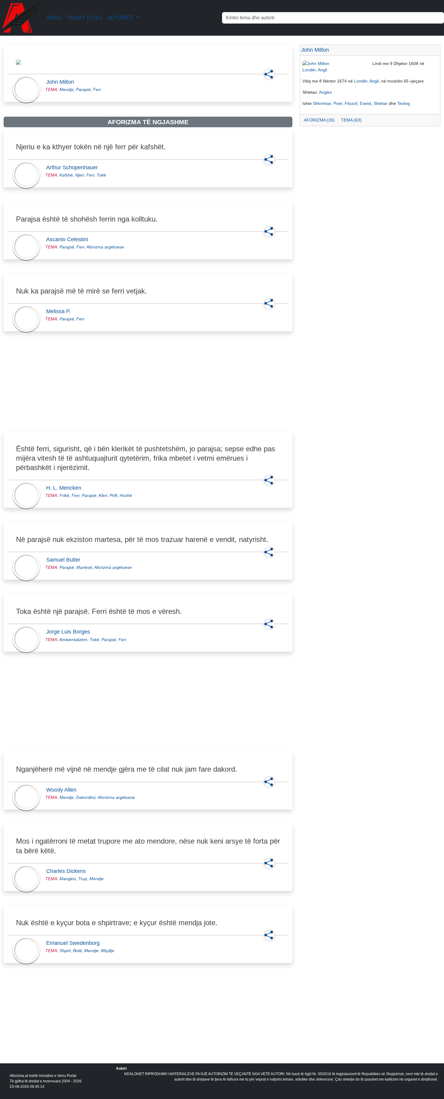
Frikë (64, 495)
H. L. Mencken (65, 488)
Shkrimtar (322, 103)
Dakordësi (85, 797)
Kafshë (66, 175)
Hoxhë (126, 495)
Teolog (403, 103)
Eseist (365, 103)
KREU (54, 18)
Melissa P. (60, 311)
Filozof (351, 103)
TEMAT (84, 18)
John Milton (62, 82)
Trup (82, 878)
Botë (77, 950)
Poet (337, 103)
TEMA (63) (351, 120)
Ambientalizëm (73, 639)
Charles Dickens (68, 871)
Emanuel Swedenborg (75, 943)
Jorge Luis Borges (70, 632)
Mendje (67, 89)
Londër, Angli (314, 69)
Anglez (325, 92)
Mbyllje (107, 950)
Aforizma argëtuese (105, 247)
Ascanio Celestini (69, 239)
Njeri (79, 175)
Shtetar (381, 103)
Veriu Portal (66, 1076)
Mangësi (68, 878)
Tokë (101, 175)
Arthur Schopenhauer (74, 167)
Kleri (103, 495)
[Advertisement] (148, 388)
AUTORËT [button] (121, 18)
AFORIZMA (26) (319, 120)
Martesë (84, 567)
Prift (113, 495)
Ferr (97, 89)
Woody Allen (63, 790)
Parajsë (83, 89)
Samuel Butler (65, 560)
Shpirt (65, 950)
